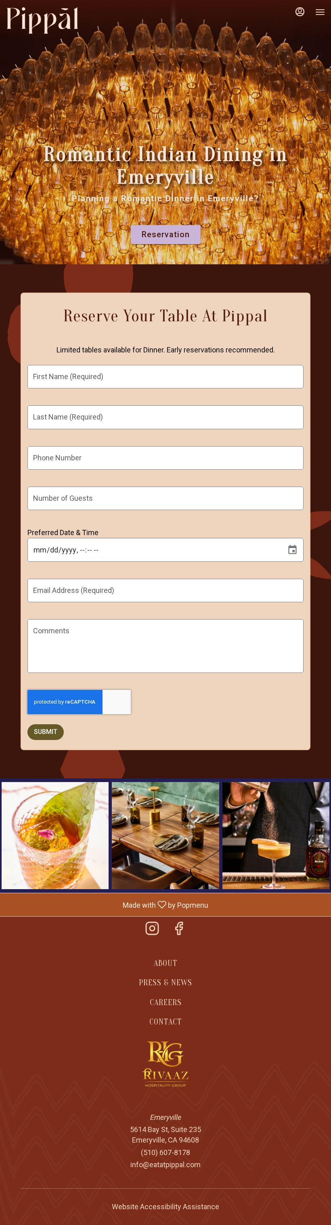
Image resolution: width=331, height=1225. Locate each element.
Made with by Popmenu (107, 904)
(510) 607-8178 (165, 1152)
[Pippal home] (42, 20)
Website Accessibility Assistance (165, 1206)
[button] (55, 835)
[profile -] (300, 12)
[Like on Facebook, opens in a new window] (179, 931)
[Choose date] (292, 550)
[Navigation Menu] (320, 12)
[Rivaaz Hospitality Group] (165, 1063)
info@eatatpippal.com (165, 1164)
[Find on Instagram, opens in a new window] (152, 931)
